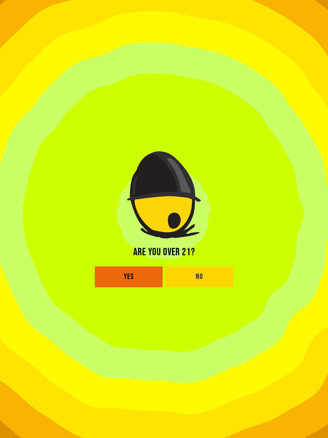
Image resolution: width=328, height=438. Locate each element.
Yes (129, 276)
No (199, 276)
